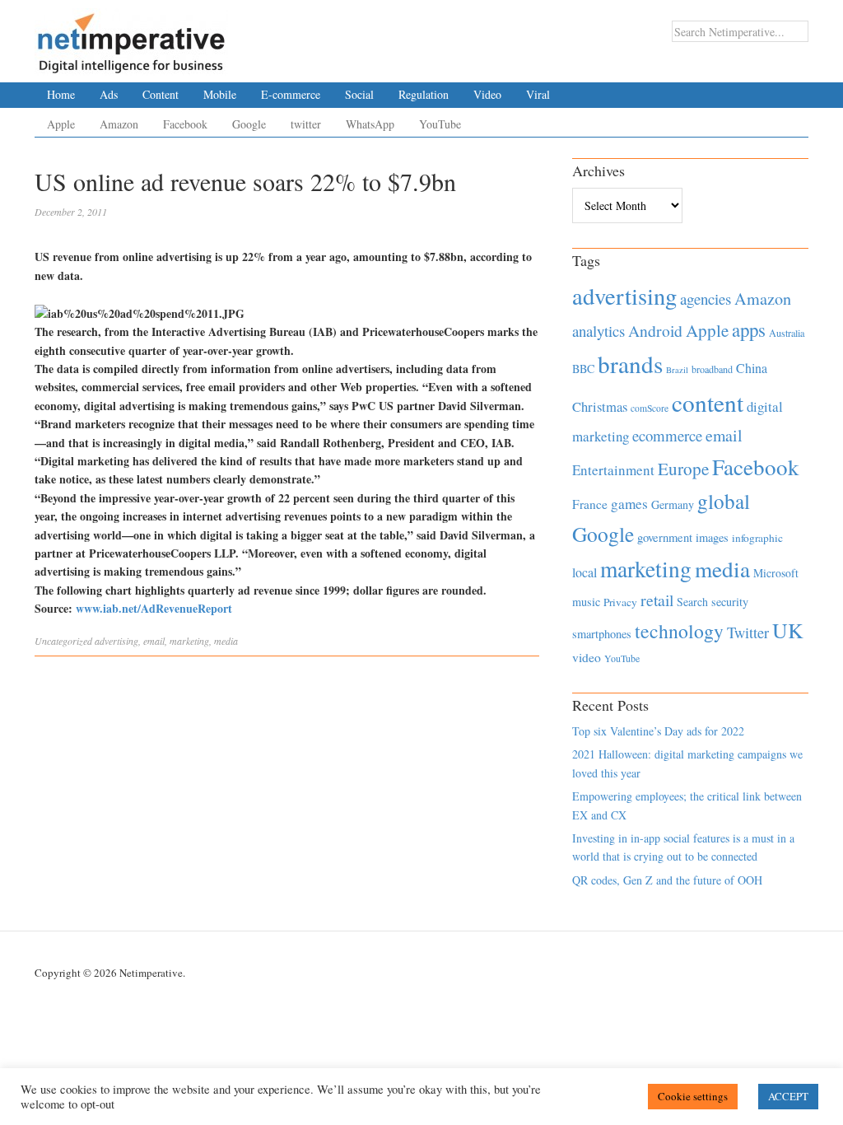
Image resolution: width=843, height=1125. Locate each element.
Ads (109, 94)
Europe (683, 468)
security (729, 601)
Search (692, 601)
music (586, 601)
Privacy (620, 602)
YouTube (440, 124)
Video (487, 94)
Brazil (677, 370)
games (629, 503)
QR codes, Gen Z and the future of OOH (667, 880)
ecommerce (667, 435)
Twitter (748, 632)
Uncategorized (63, 640)
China (751, 367)
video (586, 657)
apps (749, 329)
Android (655, 331)
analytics (598, 330)
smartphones (601, 634)
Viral (538, 94)
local (584, 572)
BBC (583, 368)
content (707, 402)
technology (679, 631)
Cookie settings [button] (693, 1096)
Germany (672, 504)
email (154, 640)
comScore (649, 408)
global (723, 501)
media (226, 640)
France (590, 504)
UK (787, 630)
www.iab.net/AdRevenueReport (154, 608)
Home (61, 94)
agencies (705, 298)
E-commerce (290, 94)
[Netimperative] (131, 37)
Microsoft (776, 573)
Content (160, 94)
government (664, 537)
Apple (61, 124)
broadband (712, 369)
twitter (306, 124)
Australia (786, 332)
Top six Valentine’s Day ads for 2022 (658, 731)
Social (359, 94)
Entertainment (613, 469)
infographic (757, 537)
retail (656, 600)
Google (249, 124)
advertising (116, 640)
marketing (189, 640)
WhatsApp (370, 124)
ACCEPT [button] (788, 1096)
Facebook (185, 124)
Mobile (219, 94)
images (712, 537)
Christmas (599, 406)
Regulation (423, 94)
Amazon (119, 124)
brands (630, 364)
